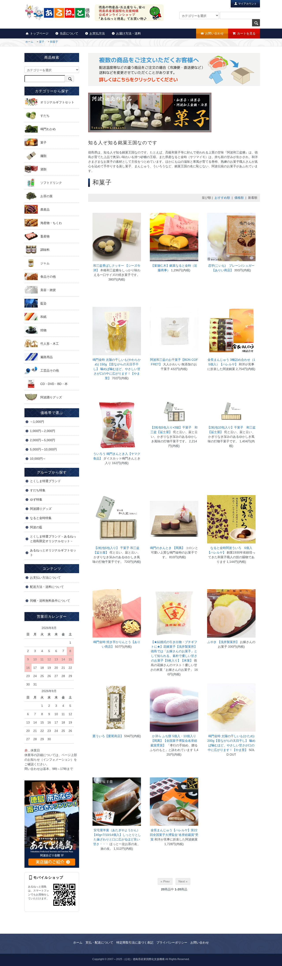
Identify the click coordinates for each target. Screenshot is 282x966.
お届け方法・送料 (128, 33)
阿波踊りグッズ (41, 508)
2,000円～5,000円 (42, 440)
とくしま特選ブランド (45, 481)
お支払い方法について (45, 577)
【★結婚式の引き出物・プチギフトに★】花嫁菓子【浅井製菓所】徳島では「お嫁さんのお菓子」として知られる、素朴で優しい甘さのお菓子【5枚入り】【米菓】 (174, 651)
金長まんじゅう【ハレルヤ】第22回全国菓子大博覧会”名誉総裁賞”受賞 (174, 834)
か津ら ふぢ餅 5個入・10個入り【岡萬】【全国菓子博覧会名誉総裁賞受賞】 (173, 740)
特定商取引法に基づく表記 (134, 942)
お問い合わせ (214, 33)
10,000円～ (38, 458)
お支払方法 (97, 33)
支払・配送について (99, 942)
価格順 (239, 197)
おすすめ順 (222, 197)
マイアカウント (247, 3)
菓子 (41, 41)
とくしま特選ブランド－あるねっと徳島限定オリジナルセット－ (53, 539)
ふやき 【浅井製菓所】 (223, 642)
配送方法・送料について (47, 587)
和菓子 (54, 41)
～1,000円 (37, 421)
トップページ (39, 33)
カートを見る (246, 33)
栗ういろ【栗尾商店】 (108, 736)
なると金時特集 (41, 518)
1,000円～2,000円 (42, 431)
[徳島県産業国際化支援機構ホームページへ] (51, 824)
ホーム (29, 41)
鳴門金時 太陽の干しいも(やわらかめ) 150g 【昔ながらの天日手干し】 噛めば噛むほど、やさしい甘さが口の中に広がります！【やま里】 (117, 369)
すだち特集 (37, 490)
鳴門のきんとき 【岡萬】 (168, 548)
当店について (69, 33)
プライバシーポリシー (171, 942)
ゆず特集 (36, 499)
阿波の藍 (36, 527)
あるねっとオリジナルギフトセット (53, 553)
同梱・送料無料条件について (50, 600)
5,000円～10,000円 (43, 449)
